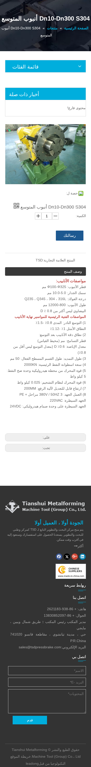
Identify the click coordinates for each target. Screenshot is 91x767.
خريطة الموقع (20, 756)
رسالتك (69, 235)
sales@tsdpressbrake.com (40, 647)
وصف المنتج (73, 271)
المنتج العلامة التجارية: (59, 260)
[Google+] (75, 556)
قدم (30, 720)
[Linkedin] (82, 556)
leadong (32, 763)
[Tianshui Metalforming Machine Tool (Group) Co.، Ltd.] (45, 506)
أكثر (78, 546)
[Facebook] (59, 556)
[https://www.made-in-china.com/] (71, 571)
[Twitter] (67, 556)
